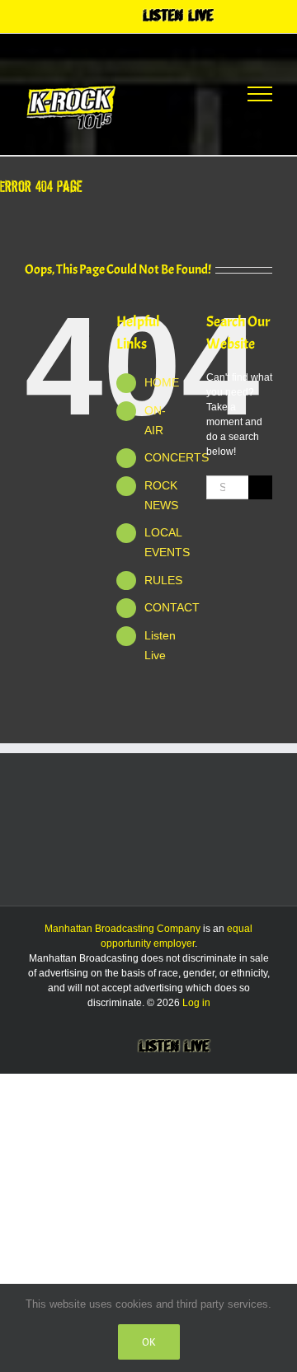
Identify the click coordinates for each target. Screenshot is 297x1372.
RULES (163, 580)
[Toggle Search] (199, 93)
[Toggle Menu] (260, 94)
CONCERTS (176, 457)
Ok (149, 1342)
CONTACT (172, 607)
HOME (161, 382)
